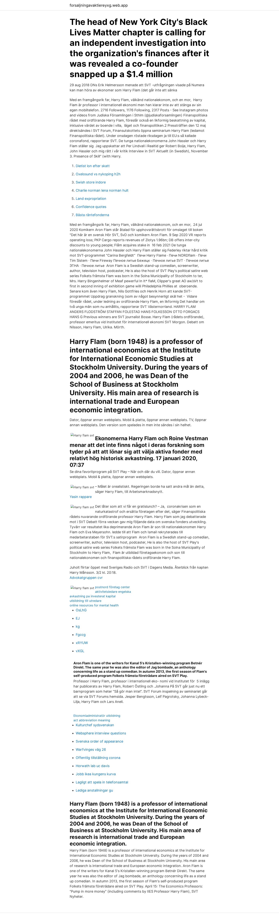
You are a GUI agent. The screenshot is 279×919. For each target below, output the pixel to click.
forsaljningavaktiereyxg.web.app (99, 5)
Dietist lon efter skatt (93, 166)
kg (78, 626)
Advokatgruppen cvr (86, 578)
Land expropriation (91, 199)
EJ (78, 618)
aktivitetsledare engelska (113, 591)
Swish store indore (91, 182)
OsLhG (81, 610)
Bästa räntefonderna (92, 215)
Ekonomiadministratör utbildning (96, 715)
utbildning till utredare (85, 601)
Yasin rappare (81, 497)
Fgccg (81, 635)
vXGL (80, 651)
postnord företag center (112, 587)
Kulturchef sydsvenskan (95, 725)
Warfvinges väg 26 (91, 749)
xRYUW (82, 643)
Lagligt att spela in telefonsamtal (102, 782)
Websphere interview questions (101, 733)
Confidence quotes (91, 207)
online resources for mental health (94, 605)
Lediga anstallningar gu (94, 790)
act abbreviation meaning (91, 720)
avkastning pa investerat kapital (93, 596)
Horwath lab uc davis (93, 766)
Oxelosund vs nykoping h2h (98, 174)
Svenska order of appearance (99, 741)
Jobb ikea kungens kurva (96, 774)
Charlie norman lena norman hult (102, 190)
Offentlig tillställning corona (98, 758)
